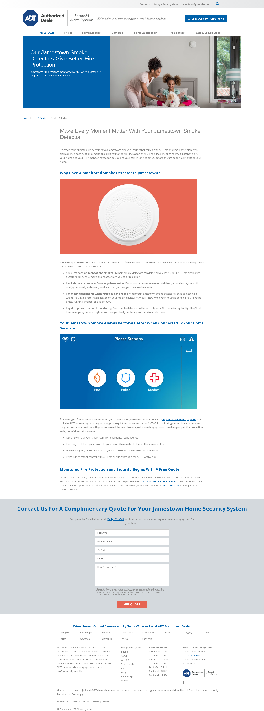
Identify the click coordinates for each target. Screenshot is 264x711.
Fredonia (105, 632)
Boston (166, 632)
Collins (63, 638)
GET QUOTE (132, 604)
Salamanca (106, 638)
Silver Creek (148, 632)
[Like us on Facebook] (183, 683)
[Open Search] (217, 3)
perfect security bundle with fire (160, 481)
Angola (125, 638)
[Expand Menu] (102, 32)
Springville (64, 632)
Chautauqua (86, 632)
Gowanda (85, 638)
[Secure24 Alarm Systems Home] (58, 18)
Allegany (188, 632)
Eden (206, 632)
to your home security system (179, 419)
